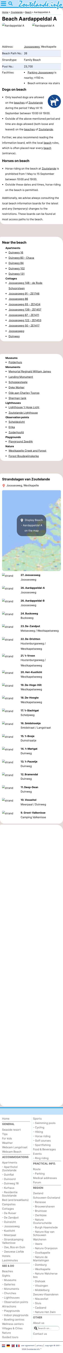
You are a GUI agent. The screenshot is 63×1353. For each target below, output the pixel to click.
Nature (6, 1332)
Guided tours (10, 1337)
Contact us (40, 1333)
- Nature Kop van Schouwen (43, 1233)
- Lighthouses (11, 1297)
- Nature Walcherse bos (45, 1275)
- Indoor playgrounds (15, 1315)
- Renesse (39, 1202)
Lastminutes (10, 1260)
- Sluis (37, 1303)
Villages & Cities (12, 1328)
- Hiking (38, 1131)
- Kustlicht (8, 1230)
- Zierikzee (40, 1215)
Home (5, 1118)
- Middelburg (41, 1290)
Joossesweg (32, 46)
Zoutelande (36, 102)
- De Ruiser (9, 1213)
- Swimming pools (44, 1123)
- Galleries (8, 1284)
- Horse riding (41, 1136)
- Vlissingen (40, 1285)
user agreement (27, 1345)
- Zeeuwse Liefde (13, 1251)
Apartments (9, 1162)
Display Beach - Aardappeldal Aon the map (32, 525)
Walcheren (39, 1239)
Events (37, 1153)
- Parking (39, 1173)
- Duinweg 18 (10, 1183)
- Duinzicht (9, 1222)
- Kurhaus (8, 1187)
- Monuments (10, 1288)
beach (47, 142)
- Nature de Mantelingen (41, 1258)
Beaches (7, 1271)
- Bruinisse (40, 1210)
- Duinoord (9, 1179)
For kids (7, 1138)
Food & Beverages (44, 1149)
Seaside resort (11, 1129)
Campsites (9, 1204)
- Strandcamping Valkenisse (12, 1241)
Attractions (9, 1306)
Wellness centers (13, 1324)
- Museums (9, 1280)
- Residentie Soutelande (10, 1194)
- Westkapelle (41, 1269)
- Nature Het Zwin (44, 1312)
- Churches (9, 1293)
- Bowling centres (13, 1319)
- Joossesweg (11, 1226)
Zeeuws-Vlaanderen (45, 1294)
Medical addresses (45, 1178)
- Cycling (38, 1127)
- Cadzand (39, 1307)
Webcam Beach (11, 1151)
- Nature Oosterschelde (42, 1221)
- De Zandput (10, 1217)
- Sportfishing (42, 1145)
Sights (6, 1275)
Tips (5, 1134)
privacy (40, 1345)
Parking (41, 72)
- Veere (37, 1244)
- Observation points (15, 1302)
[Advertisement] (31, 230)
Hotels (6, 1256)
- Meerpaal (9, 1235)
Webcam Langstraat (14, 1147)
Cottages (8, 1208)
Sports (37, 1118)
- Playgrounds (11, 1310)
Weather (7, 1143)
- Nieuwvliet (40, 1298)
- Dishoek (39, 1281)
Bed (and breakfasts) (15, 1200)
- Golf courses (42, 1140)
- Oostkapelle (41, 1252)
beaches (19, 102)
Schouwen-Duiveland (46, 1197)
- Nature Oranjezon (45, 1248)
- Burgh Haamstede (45, 1227)
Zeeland (38, 1193)
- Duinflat (8, 1174)
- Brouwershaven (44, 1206)
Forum (37, 1182)
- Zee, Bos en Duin (13, 1247)
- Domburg (40, 1264)
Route (37, 1169)
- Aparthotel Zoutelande (10, 1168)
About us (38, 1323)
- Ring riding (40, 1158)
